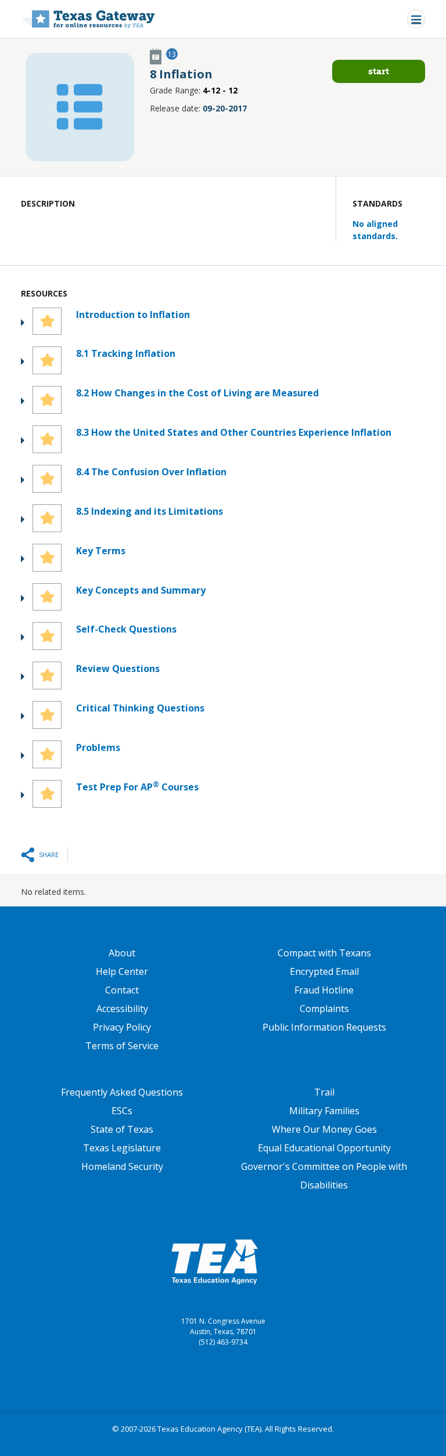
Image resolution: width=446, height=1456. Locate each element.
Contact (122, 990)
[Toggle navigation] (416, 18)
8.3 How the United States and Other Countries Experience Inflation (233, 432)
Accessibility (122, 1008)
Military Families (324, 1110)
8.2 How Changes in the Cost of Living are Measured (197, 392)
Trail (324, 1092)
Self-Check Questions (126, 629)
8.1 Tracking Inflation (125, 353)
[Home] (88, 19)
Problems (98, 747)
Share (49, 854)
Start (378, 71)
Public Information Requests (324, 1027)
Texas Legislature (122, 1147)
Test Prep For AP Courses (137, 786)
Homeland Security (122, 1166)
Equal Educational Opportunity (324, 1147)
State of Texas (122, 1129)
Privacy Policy (122, 1027)
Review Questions (118, 668)
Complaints (324, 1008)
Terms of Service (122, 1045)
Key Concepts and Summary (141, 590)
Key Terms (100, 550)
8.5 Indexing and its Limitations (149, 511)
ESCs (122, 1110)
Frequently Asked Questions (122, 1092)
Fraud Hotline (324, 990)
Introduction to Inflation (133, 314)
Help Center (122, 971)
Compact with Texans (324, 952)
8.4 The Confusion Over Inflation (151, 471)
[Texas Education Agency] (214, 1261)
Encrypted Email (324, 971)
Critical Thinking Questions (140, 708)
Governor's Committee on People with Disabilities (324, 1175)
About (122, 952)
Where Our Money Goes (324, 1129)
